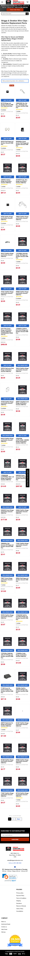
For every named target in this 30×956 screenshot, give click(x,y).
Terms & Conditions (21, 898)
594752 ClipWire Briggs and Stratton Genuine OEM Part (7, 616)
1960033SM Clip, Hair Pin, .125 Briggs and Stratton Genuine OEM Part (22, 105)
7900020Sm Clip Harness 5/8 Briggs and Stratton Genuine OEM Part (7, 546)
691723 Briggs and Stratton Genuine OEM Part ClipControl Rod (7, 104)
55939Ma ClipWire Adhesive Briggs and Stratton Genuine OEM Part (22, 690)
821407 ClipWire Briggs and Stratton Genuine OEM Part (22, 724)
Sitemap (3, 932)
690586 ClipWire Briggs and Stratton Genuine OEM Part (22, 293)
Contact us (4, 927)
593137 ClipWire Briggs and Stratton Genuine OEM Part (7, 255)
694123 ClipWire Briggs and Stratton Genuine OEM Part (7, 440)
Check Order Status (15, 9)
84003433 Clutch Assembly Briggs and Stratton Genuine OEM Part (22, 477)
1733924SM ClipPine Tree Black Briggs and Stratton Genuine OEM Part (22, 617)
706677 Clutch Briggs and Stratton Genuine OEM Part (6, 579)
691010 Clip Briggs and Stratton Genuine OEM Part (7, 143)
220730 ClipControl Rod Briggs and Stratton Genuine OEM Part (7, 369)
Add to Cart (8, 100)
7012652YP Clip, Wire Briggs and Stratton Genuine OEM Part (21, 181)
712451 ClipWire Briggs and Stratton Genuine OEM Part (22, 545)
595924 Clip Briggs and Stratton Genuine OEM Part (22, 579)
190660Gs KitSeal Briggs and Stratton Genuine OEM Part (6, 181)
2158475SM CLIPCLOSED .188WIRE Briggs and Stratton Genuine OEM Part (22, 441)
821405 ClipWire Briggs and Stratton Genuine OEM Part (7, 761)
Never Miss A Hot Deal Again (27, 478)
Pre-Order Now (22, 365)
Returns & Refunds (21, 906)
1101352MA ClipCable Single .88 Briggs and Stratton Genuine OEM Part (22, 256)
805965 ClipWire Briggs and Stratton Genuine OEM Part (22, 761)
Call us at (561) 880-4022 (21, 7)
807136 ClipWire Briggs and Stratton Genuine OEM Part (22, 794)
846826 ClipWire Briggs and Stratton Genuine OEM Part (22, 511)
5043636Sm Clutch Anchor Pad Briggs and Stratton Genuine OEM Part (22, 144)
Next (18, 819)
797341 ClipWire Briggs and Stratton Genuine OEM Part (7, 293)
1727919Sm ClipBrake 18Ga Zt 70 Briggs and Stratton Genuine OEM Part (7, 655)
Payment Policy (20, 895)
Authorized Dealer (5, 924)
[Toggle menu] (2, 2)
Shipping (18, 900)
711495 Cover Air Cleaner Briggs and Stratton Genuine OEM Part (7, 690)
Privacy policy (19, 893)
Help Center (4, 929)
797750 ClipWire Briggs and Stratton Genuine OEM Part (7, 403)
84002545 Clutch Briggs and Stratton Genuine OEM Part (7, 511)
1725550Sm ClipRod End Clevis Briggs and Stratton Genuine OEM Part (22, 331)
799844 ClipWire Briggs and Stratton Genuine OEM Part (22, 218)
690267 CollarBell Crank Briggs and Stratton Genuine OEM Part (22, 403)
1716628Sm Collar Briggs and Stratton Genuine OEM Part (21, 654)
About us (3, 921)
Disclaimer (19, 903)
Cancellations (19, 911)
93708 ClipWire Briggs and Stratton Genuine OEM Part (7, 218)
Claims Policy (19, 908)
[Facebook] (15, 867)
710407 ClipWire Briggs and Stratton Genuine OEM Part (7, 794)
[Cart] (28, 2)
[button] (10, 878)
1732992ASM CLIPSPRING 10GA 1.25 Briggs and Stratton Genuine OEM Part (7, 477)
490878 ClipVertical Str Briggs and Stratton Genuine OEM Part (7, 724)
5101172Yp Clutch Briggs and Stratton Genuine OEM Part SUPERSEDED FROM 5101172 (7, 331)
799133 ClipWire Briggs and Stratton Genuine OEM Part (22, 369)
